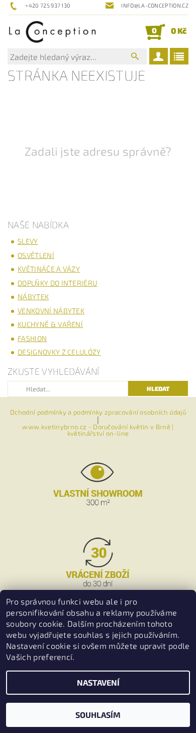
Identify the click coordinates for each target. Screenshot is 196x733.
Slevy (28, 241)
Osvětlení (36, 255)
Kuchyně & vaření (50, 324)
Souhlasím (98, 714)
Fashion (32, 338)
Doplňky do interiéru (57, 283)
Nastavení (98, 682)
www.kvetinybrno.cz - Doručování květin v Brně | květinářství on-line (97, 430)
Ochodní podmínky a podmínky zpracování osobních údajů (98, 412)
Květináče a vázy (49, 268)
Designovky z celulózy (59, 352)
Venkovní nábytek (51, 310)
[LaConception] (52, 32)
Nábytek (33, 296)
